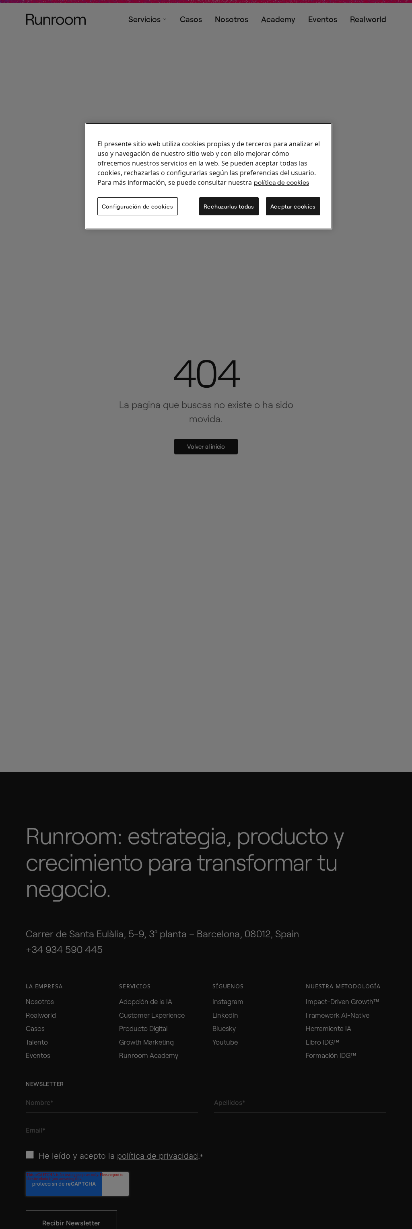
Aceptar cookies (293, 206)
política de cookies (244, 182)
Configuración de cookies (137, 206)
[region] (208, 176)
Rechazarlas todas (229, 206)
